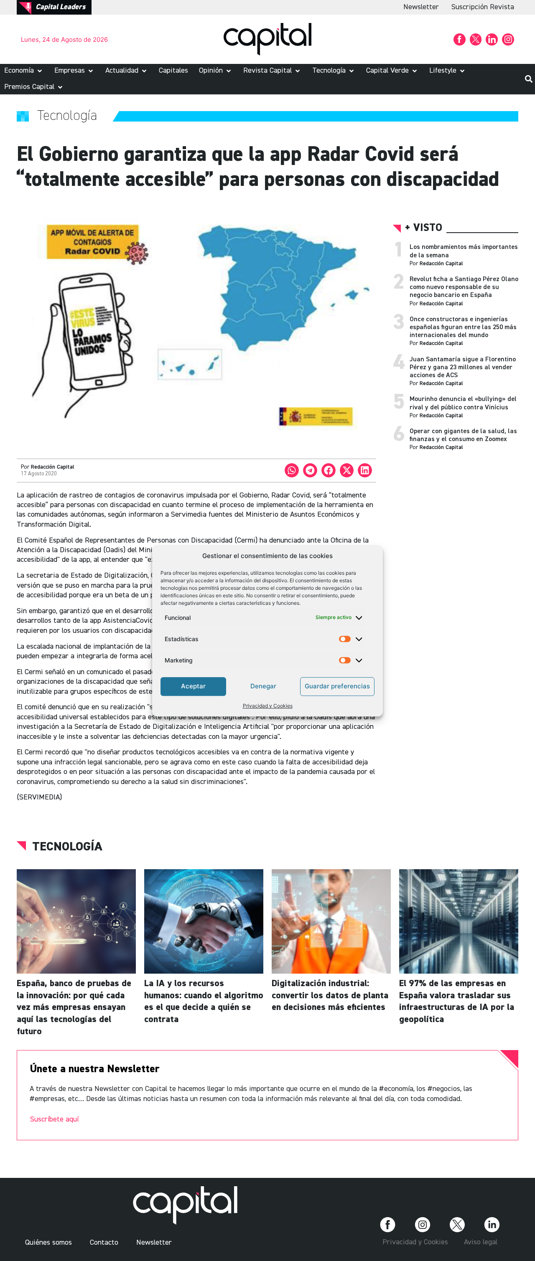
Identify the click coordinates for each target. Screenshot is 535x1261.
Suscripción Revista (482, 7)
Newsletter (421, 7)
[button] (24, 71)
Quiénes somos (48, 1242)
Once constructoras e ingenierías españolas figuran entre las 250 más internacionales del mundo (463, 327)
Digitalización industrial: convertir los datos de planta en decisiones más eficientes (330, 995)
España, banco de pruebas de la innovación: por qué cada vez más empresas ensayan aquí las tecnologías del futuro (74, 1007)
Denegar (263, 686)
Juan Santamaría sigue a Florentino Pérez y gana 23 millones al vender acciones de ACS (463, 367)
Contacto (104, 1242)
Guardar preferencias (337, 686)
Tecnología (67, 847)
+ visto (423, 228)
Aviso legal (480, 1242)
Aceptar (193, 686)
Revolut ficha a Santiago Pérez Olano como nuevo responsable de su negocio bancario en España (464, 287)
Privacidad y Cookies (268, 705)
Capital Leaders (60, 7)
